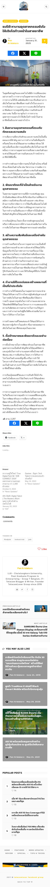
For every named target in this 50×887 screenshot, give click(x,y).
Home (7, 850)
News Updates (10, 21)
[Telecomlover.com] (23, 6)
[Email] (17, 589)
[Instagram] (32, 589)
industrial (19, 539)
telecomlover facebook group (28, 877)
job (29, 539)
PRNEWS (23, 21)
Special (21, 853)
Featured (19, 850)
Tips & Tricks (37, 853)
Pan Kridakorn (25, 568)
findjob (7, 539)
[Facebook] (27, 589)
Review (9, 853)
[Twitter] (22, 589)
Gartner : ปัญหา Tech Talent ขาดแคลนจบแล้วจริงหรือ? (34, 476)
